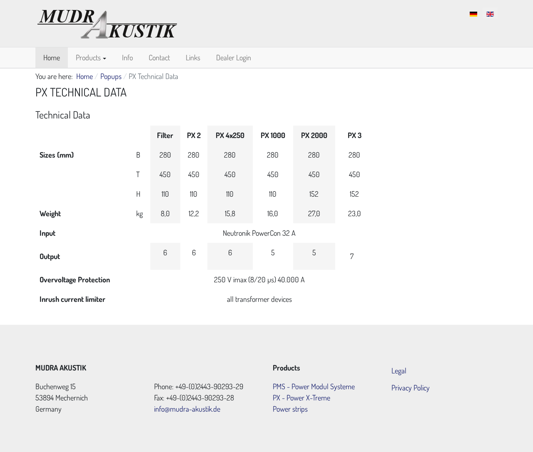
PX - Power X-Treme (301, 397)
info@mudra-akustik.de (187, 408)
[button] (91, 57)
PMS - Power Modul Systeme (314, 386)
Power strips (290, 408)
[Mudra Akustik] (107, 22)
